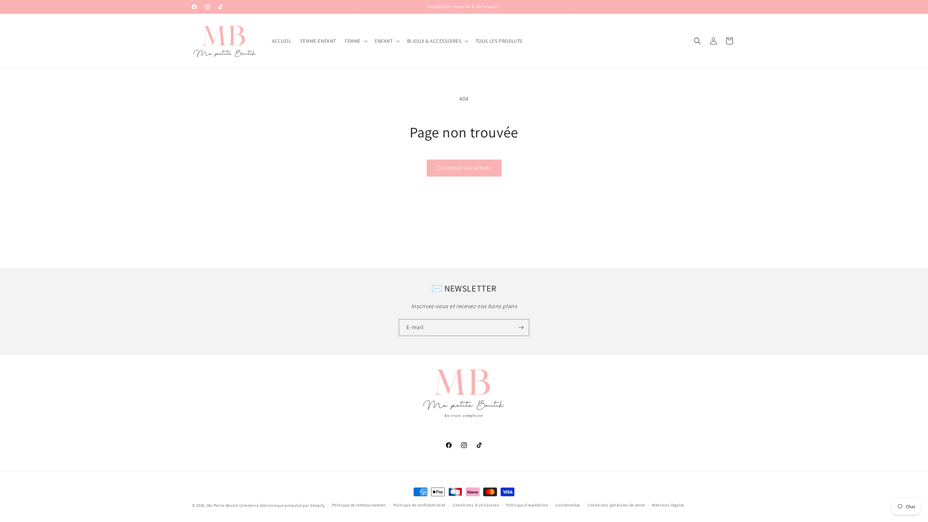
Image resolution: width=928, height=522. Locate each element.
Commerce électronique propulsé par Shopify (282, 505)
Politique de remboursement (359, 505)
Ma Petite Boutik (222, 505)
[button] (355, 41)
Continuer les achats (464, 167)
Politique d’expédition (527, 505)
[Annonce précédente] (358, 7)
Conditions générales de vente (616, 505)
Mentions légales (668, 505)
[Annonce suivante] (570, 7)
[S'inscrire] (521, 327)
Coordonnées (567, 505)
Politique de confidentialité (419, 505)
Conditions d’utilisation (476, 505)
